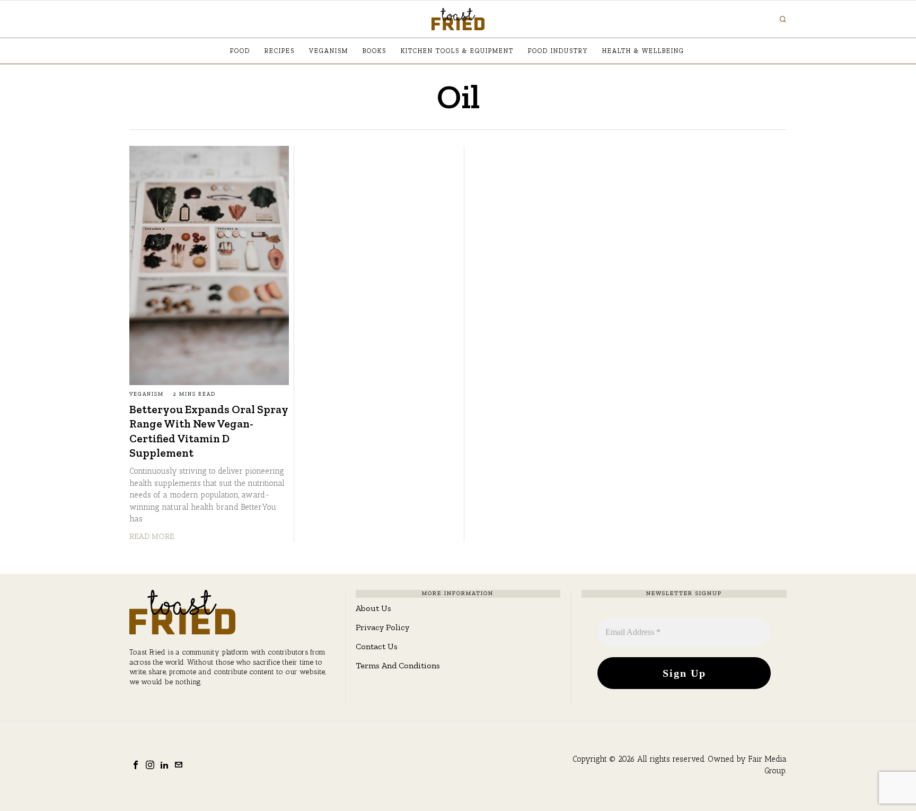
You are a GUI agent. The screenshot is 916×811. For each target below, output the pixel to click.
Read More (151, 536)
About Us (373, 608)
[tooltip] (135, 764)
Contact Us (377, 646)
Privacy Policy (382, 627)
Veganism (146, 394)
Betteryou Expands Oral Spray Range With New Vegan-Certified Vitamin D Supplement (208, 431)
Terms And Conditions (398, 665)
